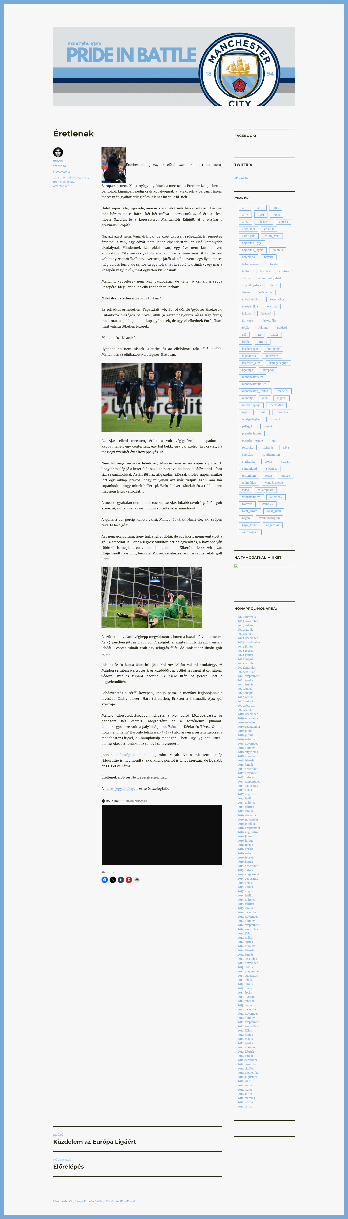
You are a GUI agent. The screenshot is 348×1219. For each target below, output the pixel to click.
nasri (263, 412)
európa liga (277, 299)
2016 (245, 215)
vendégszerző (274, 483)
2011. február (246, 1102)
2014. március (246, 946)
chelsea (284, 271)
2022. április (245, 663)
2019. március (247, 739)
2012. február (246, 1051)
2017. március (246, 802)
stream (285, 461)
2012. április (245, 1043)
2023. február (246, 651)
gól (244, 334)
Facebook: (245, 136)
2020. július (245, 688)
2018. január (245, 764)
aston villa (248, 236)
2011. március (246, 1098)
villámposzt (265, 490)
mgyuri (58, 160)
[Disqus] (137, 962)
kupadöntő (249, 356)
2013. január (245, 1005)
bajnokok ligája (252, 243)
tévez (268, 475)
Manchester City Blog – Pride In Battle (77, 1201)
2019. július (245, 731)
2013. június (245, 984)
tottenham (249, 475)
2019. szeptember (249, 726)
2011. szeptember (249, 1073)
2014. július (245, 933)
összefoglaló (61, 185)
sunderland (249, 468)
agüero (283, 222)
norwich (275, 419)
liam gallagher (278, 363)
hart (258, 334)
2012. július (245, 1030)
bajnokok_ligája (77, 177)
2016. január (245, 862)
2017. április (245, 798)
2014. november (248, 916)
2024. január (246, 634)
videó (245, 490)
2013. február (246, 1001)
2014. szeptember (249, 925)
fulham (263, 327)
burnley (265, 271)
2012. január (245, 1056)
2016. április (245, 849)
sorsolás (247, 454)
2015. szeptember (249, 874)
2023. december (248, 638)
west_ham (274, 511)
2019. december (248, 714)
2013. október (246, 967)
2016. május (245, 845)
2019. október (246, 722)
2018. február (246, 760)
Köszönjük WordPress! (120, 1201)
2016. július (245, 836)
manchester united (254, 384)
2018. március (246, 756)
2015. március (246, 899)
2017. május (245, 794)
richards (268, 447)
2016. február (246, 857)
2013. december (247, 959)
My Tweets (241, 177)
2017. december (248, 769)
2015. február (246, 904)
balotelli (278, 250)
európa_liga (250, 306)
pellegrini (248, 426)
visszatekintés (251, 497)
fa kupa (246, 313)
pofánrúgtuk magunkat (135, 755)
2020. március (247, 701)
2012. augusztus (248, 1026)
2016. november (248, 819)
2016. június (245, 840)
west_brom (249, 511)
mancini (283, 391)
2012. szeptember (249, 1022)
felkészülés (269, 320)
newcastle (282, 412)
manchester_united (255, 391)
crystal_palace (251, 285)
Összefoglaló (61, 171)
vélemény (276, 497)
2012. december (248, 1009)
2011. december (247, 1060)
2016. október (246, 824)
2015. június (245, 887)
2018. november (248, 743)
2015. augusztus (248, 878)
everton (272, 306)
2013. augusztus (248, 975)
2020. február (246, 705)
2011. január (245, 1106)
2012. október (246, 1018)
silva (286, 447)
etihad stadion (251, 299)
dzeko (246, 292)
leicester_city (251, 363)
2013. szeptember (249, 971)
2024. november (248, 621)
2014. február (246, 950)
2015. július (245, 883)
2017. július (245, 790)
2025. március (247, 617)
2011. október (246, 1068)
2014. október (246, 921)
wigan (246, 518)
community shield (271, 278)
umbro (285, 475)
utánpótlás (249, 483)
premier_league (252, 440)
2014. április (245, 942)
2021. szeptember (249, 676)
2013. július (245, 980)
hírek (245, 342)
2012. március (246, 1047)
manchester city (63, 181)
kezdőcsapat (250, 349)
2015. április (245, 895)
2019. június (245, 735)
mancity (247, 398)
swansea (271, 468)
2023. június (245, 646)
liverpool (268, 370)
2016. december (248, 815)
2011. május (245, 1089)
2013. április (245, 992)
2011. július (245, 1081)
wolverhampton (269, 518)
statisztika (248, 461)
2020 (276, 215)
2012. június (245, 1035)
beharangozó (250, 264)
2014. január (245, 954)
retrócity (247, 447)
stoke (268, 461)
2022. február (246, 672)
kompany (273, 349)
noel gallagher (251, 419)
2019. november (248, 718)
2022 (245, 222)
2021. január (245, 684)
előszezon (265, 292)
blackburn (275, 264)
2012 (56, 177)
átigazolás (272, 525)
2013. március (246, 997)
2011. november (248, 1064)
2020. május (245, 693)
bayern (268, 257)
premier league (251, 433)
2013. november (248, 963)
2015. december (248, 866)
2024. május (245, 625)
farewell (266, 313)
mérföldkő (276, 405)
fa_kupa (247, 320)
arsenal (269, 229)
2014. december (248, 912)
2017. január (245, 811)
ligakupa (247, 370)
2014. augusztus (248, 929)
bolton (246, 271)
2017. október (246, 777)
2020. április (245, 697)
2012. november (248, 1013)
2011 (245, 208)
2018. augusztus (248, 752)
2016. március (247, 853)
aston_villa (272, 236)
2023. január (245, 655)
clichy (246, 278)
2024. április (245, 629)
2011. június (245, 1085)
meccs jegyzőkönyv (120, 789)
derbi (273, 285)
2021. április (245, 680)
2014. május (245, 937)
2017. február (246, 807)
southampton (271, 454)
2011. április (245, 1094)
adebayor (264, 222)
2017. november (248, 773)
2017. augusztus (248, 786)
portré (268, 426)
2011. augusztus (248, 1077)
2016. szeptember (249, 828)
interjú (262, 342)
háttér (274, 334)
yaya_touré (249, 525)
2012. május (245, 1039)
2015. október (246, 870)
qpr (274, 440)
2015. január (245, 908)
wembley (267, 504)
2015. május (245, 891)
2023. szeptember (249, 642)
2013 (276, 208)
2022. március (247, 667)
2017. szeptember (249, 781)
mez (264, 398)
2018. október (246, 748)
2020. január (246, 710)
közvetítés (272, 356)
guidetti (282, 327)
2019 (261, 215)
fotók (245, 327)
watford (247, 504)
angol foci (248, 229)
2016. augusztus (248, 832)
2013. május (245, 988)
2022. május (245, 659)
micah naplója (251, 405)
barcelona (248, 257)
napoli (246, 412)
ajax (62, 177)
